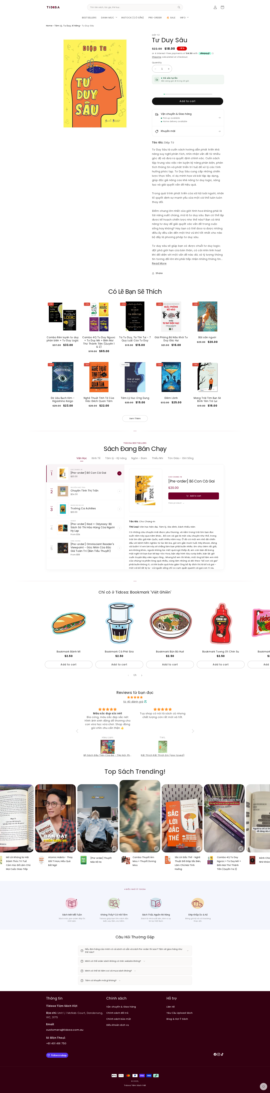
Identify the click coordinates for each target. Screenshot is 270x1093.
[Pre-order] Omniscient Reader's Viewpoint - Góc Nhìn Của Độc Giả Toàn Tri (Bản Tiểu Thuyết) (92, 547)
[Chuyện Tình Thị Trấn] (63, 491)
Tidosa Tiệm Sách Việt (135, 1085)
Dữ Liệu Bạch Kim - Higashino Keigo (63, 399)
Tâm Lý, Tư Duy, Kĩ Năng (67, 25)
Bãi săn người (207, 337)
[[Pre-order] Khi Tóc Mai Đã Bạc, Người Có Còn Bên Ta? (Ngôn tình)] (108, 747)
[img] (135, 697)
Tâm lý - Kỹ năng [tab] (115, 458)
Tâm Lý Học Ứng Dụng (135, 398)
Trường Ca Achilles (83, 508)
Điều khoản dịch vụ (117, 1025)
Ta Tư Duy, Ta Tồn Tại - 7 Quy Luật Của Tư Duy (135, 339)
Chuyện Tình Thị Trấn (84, 490)
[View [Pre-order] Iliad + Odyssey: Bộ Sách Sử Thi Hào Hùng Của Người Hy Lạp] (119, 528)
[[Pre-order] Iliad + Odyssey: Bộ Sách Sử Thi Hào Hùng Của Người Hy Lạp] (63, 528)
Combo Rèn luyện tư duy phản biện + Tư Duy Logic (63, 339)
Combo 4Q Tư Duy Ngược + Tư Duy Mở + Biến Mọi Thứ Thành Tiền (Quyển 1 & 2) (98, 342)
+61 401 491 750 (56, 1043)
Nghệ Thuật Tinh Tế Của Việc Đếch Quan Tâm (99, 399)
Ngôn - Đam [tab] (139, 458)
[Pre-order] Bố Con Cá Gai (88, 473)
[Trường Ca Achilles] (63, 509)
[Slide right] (142, 675)
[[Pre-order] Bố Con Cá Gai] (63, 473)
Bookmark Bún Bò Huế (170, 651)
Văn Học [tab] (81, 458)
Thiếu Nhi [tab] (157, 458)
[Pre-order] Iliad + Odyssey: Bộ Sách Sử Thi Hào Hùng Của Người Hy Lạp (93, 527)
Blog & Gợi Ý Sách (177, 1019)
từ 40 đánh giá (133, 701)
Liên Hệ (170, 1006)
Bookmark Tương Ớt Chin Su (220, 651)
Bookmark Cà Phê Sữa (119, 651)
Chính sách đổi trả (117, 1013)
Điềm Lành (171, 398)
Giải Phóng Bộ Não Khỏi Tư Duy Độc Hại (171, 339)
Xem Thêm (135, 418)
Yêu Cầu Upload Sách (179, 1013)
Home (49, 25)
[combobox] (135, 7)
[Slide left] (128, 675)
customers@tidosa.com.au (64, 1030)
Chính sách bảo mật (118, 1019)
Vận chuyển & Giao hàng (121, 1006)
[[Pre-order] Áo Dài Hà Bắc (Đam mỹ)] (163, 747)
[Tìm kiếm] (179, 7)
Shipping (156, 57)
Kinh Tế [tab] (96, 458)
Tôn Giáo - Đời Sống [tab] (181, 458)
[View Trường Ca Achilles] (119, 509)
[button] (109, 17)
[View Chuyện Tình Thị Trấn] (119, 491)
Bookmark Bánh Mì (69, 651)
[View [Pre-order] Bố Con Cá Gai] (119, 473)
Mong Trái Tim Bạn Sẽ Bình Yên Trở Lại (207, 399)
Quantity (157, 62)
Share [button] (159, 273)
